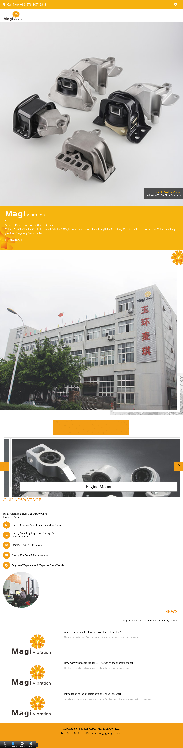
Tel (5, 746)
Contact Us (13, 746)
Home (30, 746)
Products (22, 746)
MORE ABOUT (13, 239)
